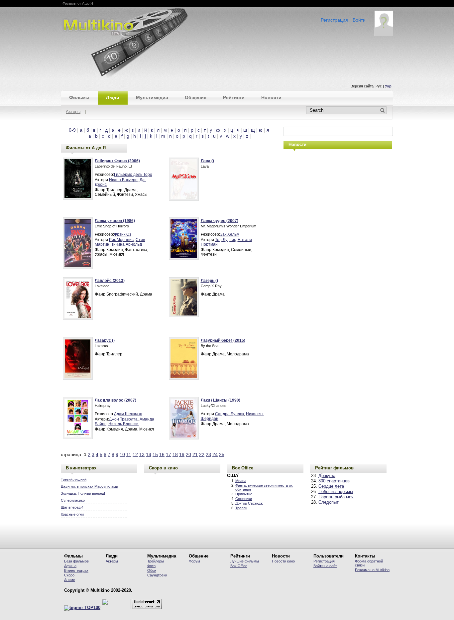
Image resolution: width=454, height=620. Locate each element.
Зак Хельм (229, 234)
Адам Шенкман (128, 414)
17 (168, 454)
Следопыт (328, 502)
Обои (151, 570)
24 (215, 454)
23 (208, 454)
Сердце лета (331, 486)
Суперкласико (73, 500)
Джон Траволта (123, 419)
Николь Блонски (123, 424)
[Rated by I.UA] (116, 607)
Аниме (69, 580)
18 (175, 454)
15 (155, 454)
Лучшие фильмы (244, 561)
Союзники (243, 499)
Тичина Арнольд (126, 244)
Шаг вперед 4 (72, 507)
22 (201, 454)
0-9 (72, 130)
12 (135, 454)
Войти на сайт (325, 566)
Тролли (241, 508)
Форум (194, 561)
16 (162, 454)
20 (188, 454)
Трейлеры (155, 561)
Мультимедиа (152, 97)
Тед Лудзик (225, 239)
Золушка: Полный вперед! (83, 493)
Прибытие (243, 494)
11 (128, 454)
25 (221, 454)
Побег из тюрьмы (335, 491)
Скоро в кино (163, 467)
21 (195, 454)
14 (148, 454)
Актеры (73, 112)
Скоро (69, 575)
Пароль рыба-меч (336, 497)
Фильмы (79, 97)
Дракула (326, 475)
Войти (359, 20)
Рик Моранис (121, 239)
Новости (271, 97)
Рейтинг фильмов (334, 467)
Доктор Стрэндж (249, 503)
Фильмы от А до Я (86, 147)
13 (142, 454)
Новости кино (283, 561)
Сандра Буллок (229, 414)
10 (122, 454)
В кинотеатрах (81, 467)
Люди (112, 97)
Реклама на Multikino (372, 570)
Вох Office (238, 566)
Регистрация (334, 20)
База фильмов (76, 561)
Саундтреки (157, 575)
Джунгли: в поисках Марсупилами (89, 486)
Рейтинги (234, 97)
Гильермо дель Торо (133, 174)
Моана (240, 481)
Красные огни (72, 514)
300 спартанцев (334, 481)
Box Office (242, 467)
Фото (151, 566)
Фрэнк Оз (122, 234)
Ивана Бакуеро (123, 180)
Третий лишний (73, 479)
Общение (195, 97)
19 (181, 454)
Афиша (70, 566)
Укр (388, 86)
